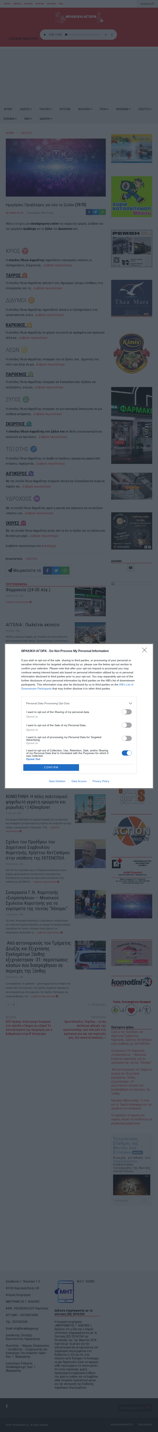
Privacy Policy (100, 781)
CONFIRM (51, 767)
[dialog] (79, 716)
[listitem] (79, 703)
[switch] (127, 711)
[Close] (145, 651)
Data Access (79, 781)
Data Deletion (57, 781)
